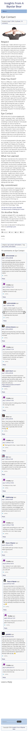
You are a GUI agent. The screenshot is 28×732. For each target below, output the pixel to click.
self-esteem (18, 245)
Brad (18, 21)
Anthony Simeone (11, 327)
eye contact (11, 245)
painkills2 (8, 634)
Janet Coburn (9, 371)
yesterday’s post (11, 227)
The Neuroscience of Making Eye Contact (12, 209)
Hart (7, 457)
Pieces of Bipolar (10, 543)
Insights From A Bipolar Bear (14, 4)
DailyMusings (9, 497)
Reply (3, 278)
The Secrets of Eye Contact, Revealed (11, 207)
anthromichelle (10, 256)
